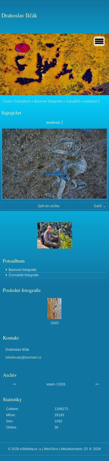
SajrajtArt (73, 101)
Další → (100, 206)
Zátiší (55, 323)
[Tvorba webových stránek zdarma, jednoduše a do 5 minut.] (40, 449)
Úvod (7, 101)
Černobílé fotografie (24, 275)
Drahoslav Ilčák (19, 15)
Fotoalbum (23, 101)
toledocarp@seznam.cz (23, 357)
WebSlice (51, 449)
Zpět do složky (49, 206)
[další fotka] (98, 164)
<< (14, 384)
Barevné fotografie (48, 101)
